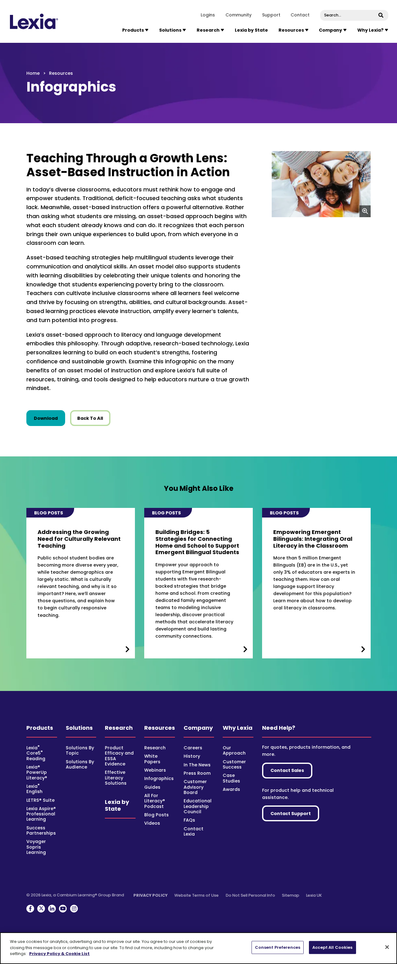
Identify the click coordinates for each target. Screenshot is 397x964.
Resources (159, 727)
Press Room (197, 773)
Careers (193, 748)
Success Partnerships (41, 830)
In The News (197, 765)
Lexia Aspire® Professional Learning (41, 814)
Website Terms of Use (196, 895)
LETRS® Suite (40, 800)
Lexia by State (251, 30)
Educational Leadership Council (198, 806)
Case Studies (231, 778)
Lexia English (34, 789)
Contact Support (291, 813)
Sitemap (290, 895)
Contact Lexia (193, 831)
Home (33, 73)
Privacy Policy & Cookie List (59, 954)
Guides (152, 787)
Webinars (155, 770)
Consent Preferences (277, 947)
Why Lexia (237, 727)
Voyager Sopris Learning (36, 846)
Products (39, 727)
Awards (231, 789)
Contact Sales (287, 770)
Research (119, 727)
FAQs (189, 820)
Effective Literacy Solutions (116, 777)
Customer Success (234, 764)
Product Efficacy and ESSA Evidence (119, 756)
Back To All (90, 418)
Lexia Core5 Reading (35, 753)
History (192, 756)
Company (198, 727)
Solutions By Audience (80, 764)
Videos (152, 823)
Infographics (159, 778)
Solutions (79, 727)
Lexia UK (314, 895)
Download (49, 418)
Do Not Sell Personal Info (250, 895)
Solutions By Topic (80, 750)
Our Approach (234, 750)
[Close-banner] (387, 947)
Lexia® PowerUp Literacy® (36, 772)
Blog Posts (156, 815)
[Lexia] (34, 21)
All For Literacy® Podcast (154, 800)
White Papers (152, 758)
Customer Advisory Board (195, 787)
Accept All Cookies (332, 947)
